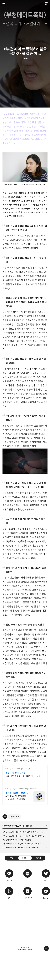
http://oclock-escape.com (16, 768)
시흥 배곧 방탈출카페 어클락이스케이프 (23, 776)
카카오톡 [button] (9, 875)
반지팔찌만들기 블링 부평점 (16, 792)
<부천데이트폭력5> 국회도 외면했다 (17, 839)
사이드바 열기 (3, 3)
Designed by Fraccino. (25, 950)
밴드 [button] (9, 892)
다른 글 (38, 858)
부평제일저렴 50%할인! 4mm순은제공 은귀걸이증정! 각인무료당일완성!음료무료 (16, 798)
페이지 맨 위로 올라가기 (46, 948)
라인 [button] (27, 875)
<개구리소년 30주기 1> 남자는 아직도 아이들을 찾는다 (25, 836)
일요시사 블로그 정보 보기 (46, 3)
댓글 (11, 858)
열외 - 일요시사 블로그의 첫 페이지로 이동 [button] (25, 3)
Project (25, 58)
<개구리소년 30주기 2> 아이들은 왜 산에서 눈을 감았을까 (25, 832)
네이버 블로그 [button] (27, 892)
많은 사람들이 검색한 (15, 772)
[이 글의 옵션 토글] (4, 816)
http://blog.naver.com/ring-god (18, 788)
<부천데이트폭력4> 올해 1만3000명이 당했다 (21, 843)
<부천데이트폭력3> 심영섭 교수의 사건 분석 (20, 847)
